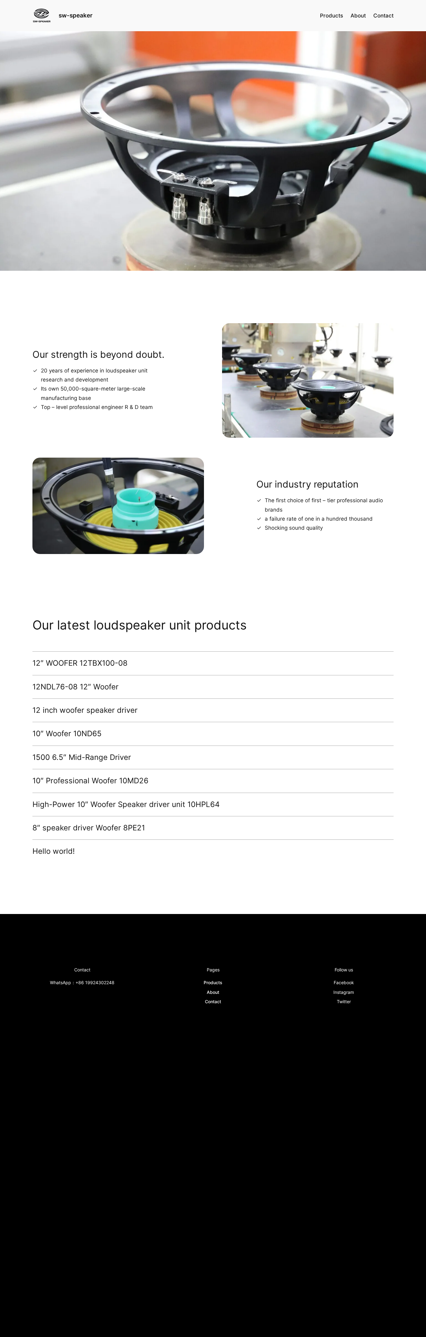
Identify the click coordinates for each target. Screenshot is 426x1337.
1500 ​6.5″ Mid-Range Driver (81, 757)
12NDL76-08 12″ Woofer (75, 687)
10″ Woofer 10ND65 (67, 734)
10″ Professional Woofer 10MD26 (90, 781)
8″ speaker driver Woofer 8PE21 (88, 828)
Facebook (344, 982)
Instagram (343, 992)
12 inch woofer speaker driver (85, 710)
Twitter (344, 1001)
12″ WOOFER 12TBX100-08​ (80, 663)
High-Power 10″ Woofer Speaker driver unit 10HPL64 (126, 804)
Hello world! (53, 851)
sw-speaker (76, 15)
